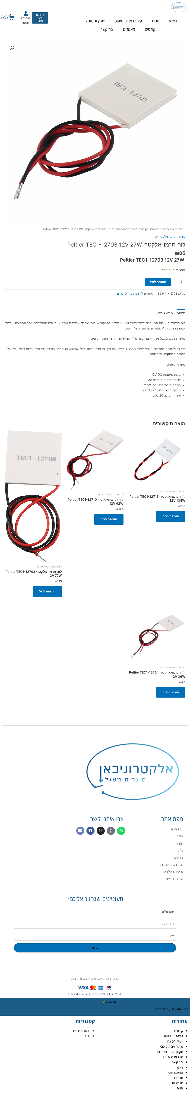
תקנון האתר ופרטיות (170, 1051)
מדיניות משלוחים (172, 1057)
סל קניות (177, 1083)
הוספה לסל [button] (171, 516)
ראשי (173, 21)
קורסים (150, 29)
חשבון (25, 22)
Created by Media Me (170, 1009)
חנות (155, 21)
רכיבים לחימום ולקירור (154, 229)
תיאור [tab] (181, 313)
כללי (87, 1036)
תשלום (178, 1078)
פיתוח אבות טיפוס (128, 21)
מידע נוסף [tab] (165, 313)
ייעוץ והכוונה (95, 21)
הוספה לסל (158, 282)
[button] (4, 18)
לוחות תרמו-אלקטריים (123, 229)
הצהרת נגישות (173, 1036)
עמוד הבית (178, 229)
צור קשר (107, 29)
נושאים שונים (81, 1031)
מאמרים (129, 29)
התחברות (26, 18)
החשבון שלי (175, 1072)
